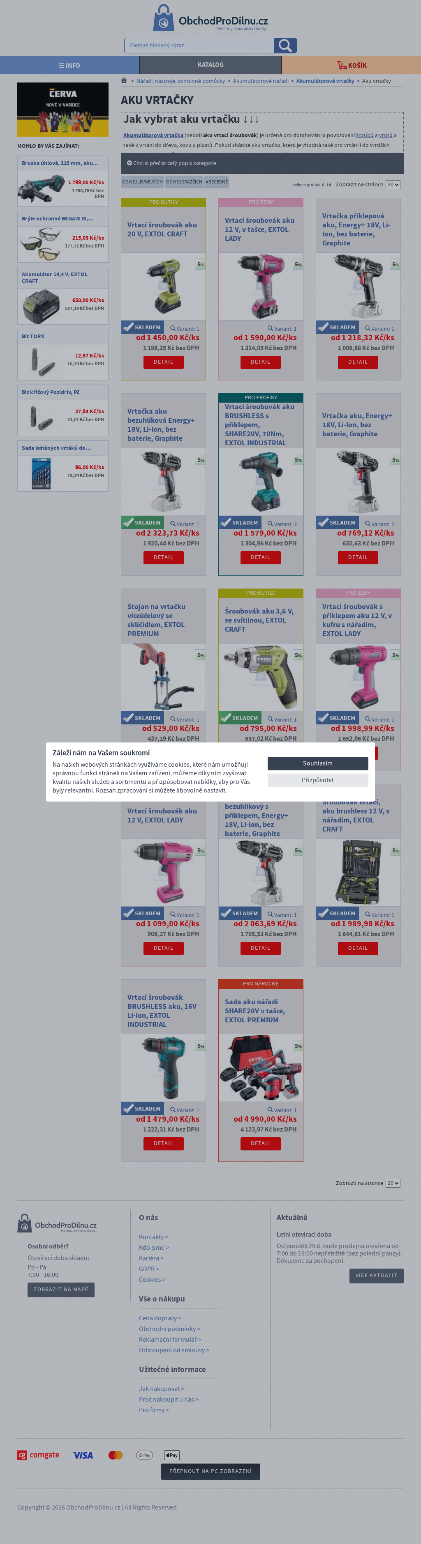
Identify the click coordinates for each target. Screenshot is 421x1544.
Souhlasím (318, 763)
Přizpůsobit (318, 780)
